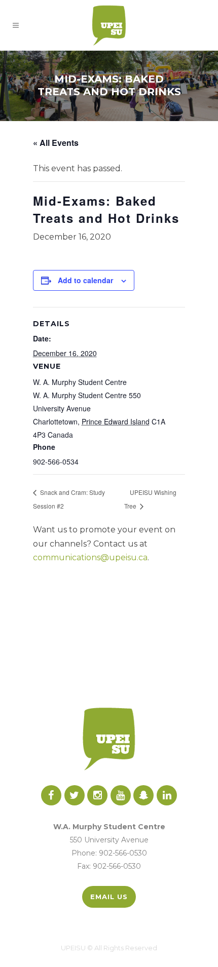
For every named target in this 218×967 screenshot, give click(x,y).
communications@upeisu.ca (90, 557)
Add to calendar (85, 280)
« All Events (56, 142)
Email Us (109, 897)
